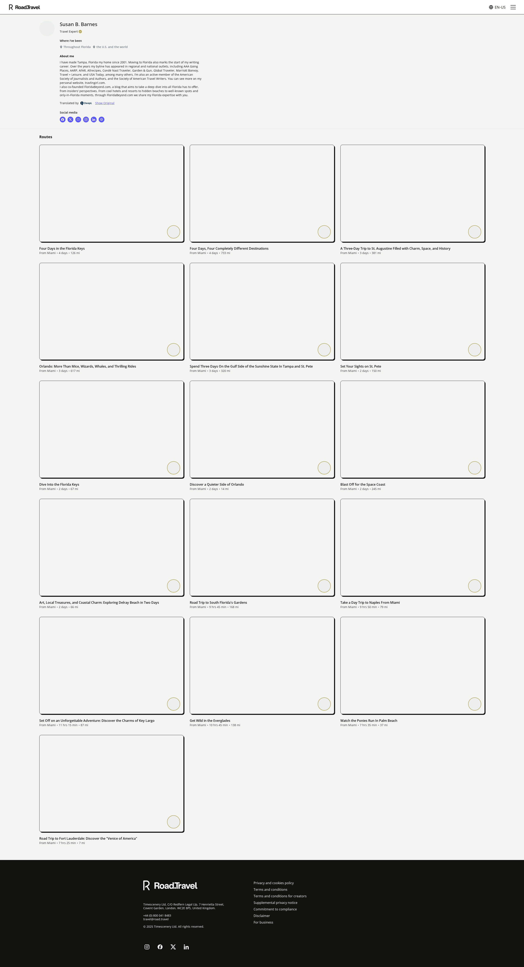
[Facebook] (160, 947)
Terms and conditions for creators (280, 896)
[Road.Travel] (24, 7)
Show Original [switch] (104, 103)
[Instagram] (147, 947)
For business (263, 922)
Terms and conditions (270, 889)
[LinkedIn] (186, 947)
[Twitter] (173, 947)
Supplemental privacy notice (275, 902)
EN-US (500, 7)
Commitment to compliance (275, 909)
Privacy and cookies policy (274, 883)
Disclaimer (262, 915)
